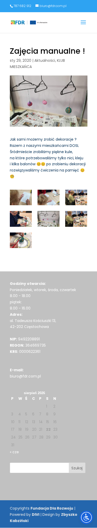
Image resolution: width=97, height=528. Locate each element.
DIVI (35, 514)
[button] (83, 25)
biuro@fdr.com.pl (25, 376)
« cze (14, 452)
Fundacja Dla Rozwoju (52, 508)
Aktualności (44, 60)
